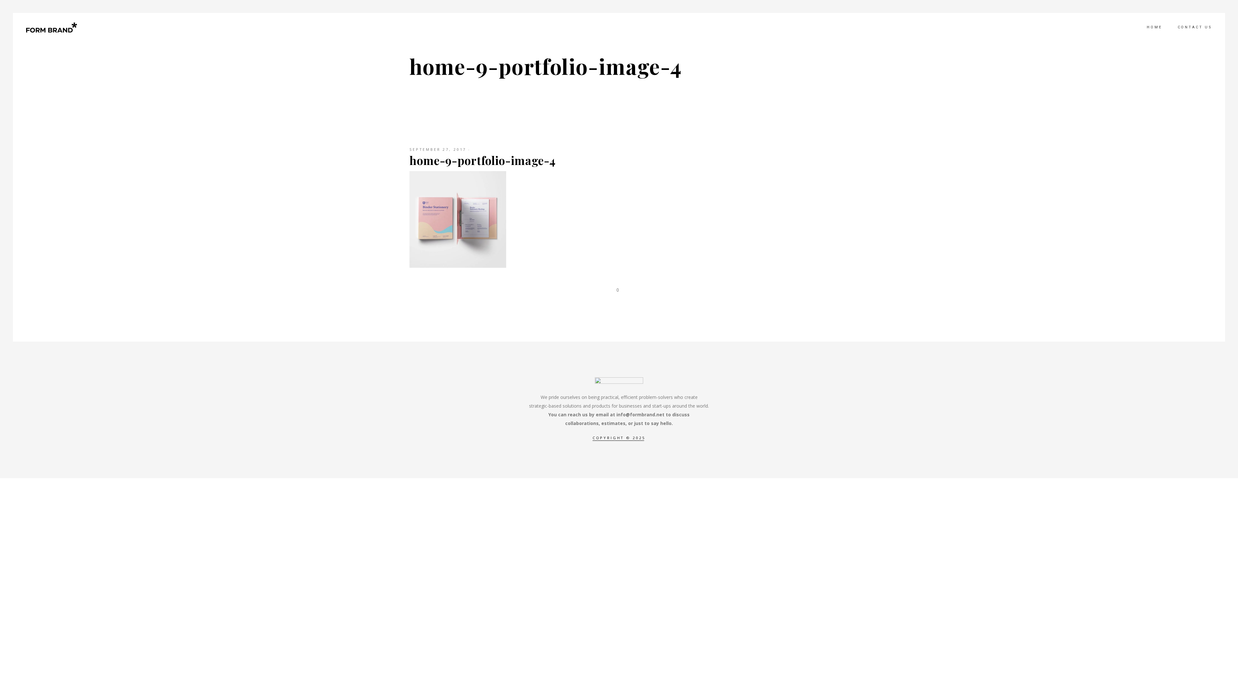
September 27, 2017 (437, 149)
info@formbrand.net (640, 414)
